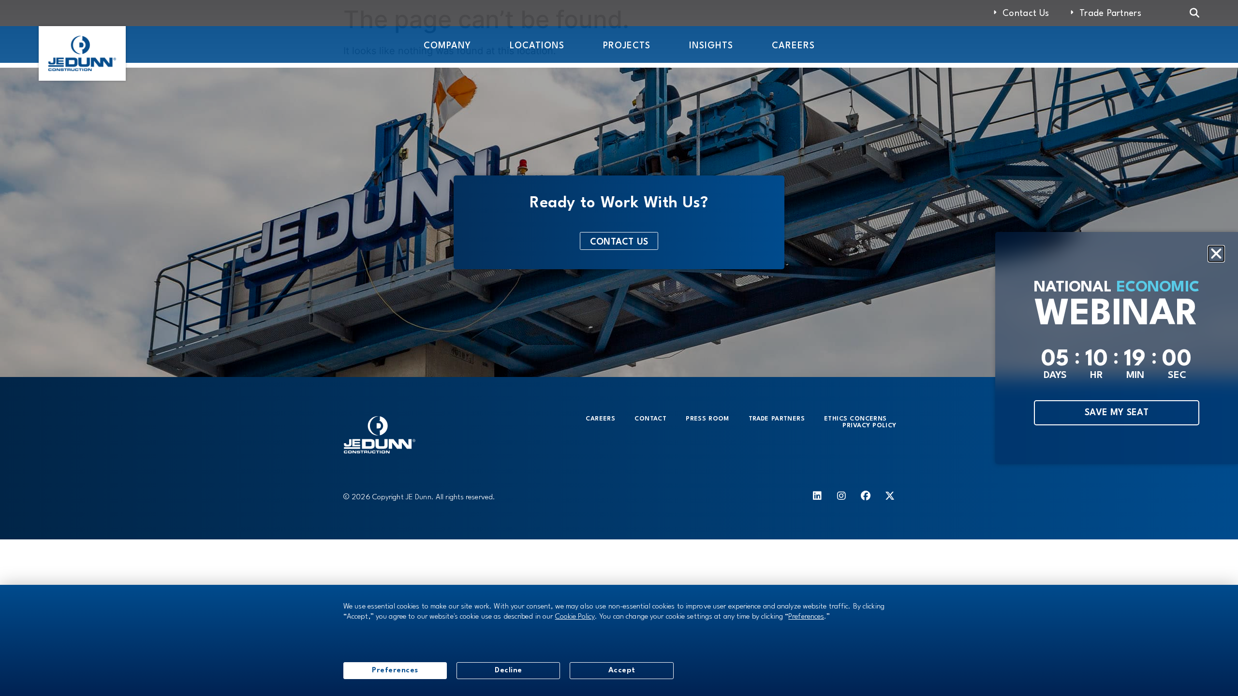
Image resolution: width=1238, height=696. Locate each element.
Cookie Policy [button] (575, 617)
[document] (619, 348)
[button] (1216, 253)
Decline (508, 670)
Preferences (395, 670)
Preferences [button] (806, 617)
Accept (621, 670)
